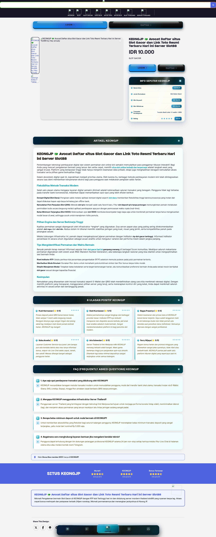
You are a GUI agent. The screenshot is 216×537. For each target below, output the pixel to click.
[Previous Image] (43, 79)
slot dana (113, 198)
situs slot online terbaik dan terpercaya (129, 167)
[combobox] (105, 5)
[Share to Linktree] (50, 527)
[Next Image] (121, 79)
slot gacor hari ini (95, 249)
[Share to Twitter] (36, 527)
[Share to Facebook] (43, 527)
